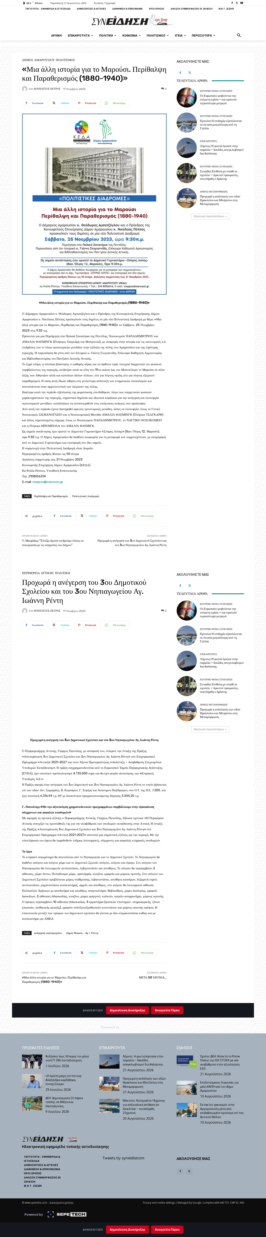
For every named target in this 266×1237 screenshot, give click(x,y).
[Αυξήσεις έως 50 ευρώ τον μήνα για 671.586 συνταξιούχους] (32, 1062)
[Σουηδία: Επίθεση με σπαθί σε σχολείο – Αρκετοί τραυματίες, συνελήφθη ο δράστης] (187, 173)
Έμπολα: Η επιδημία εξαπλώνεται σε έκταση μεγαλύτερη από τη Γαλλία (221, 124)
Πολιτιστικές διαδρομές (86, 496)
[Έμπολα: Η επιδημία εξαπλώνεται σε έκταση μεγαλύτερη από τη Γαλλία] (187, 123)
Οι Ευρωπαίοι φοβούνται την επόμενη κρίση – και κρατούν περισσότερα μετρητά (218, 99)
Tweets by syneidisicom (123, 1158)
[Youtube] (241, 3)
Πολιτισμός (65, 60)
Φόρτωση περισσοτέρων (209, 216)
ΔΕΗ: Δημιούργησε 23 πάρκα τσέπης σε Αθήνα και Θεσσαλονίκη (64, 1102)
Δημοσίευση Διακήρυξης (127, 1229)
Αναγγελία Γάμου (167, 1229)
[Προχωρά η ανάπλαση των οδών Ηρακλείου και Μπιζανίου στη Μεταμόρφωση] (187, 198)
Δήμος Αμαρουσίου (38, 60)
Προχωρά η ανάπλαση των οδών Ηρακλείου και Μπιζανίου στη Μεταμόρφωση (220, 200)
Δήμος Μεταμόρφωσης (214, 192)
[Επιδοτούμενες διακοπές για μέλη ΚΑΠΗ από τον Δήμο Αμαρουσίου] (187, 1088)
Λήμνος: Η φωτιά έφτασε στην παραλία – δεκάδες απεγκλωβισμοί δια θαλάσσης (222, 149)
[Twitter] (236, 3)
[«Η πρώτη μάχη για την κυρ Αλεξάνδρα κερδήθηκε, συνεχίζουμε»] (32, 1081)
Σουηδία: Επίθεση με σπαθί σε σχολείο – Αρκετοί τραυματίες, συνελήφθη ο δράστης (219, 175)
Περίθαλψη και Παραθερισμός (51, 496)
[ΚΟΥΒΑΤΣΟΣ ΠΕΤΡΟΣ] (25, 89)
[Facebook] (232, 3)
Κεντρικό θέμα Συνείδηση (216, 91)
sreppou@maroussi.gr (47, 482)
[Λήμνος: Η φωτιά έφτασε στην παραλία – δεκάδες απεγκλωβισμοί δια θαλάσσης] (187, 148)
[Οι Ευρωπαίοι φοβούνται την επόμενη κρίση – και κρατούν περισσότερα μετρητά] (187, 97)
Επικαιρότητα (208, 141)
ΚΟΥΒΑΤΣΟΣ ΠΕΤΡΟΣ (47, 88)
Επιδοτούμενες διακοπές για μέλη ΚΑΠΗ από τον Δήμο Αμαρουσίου (219, 1086)
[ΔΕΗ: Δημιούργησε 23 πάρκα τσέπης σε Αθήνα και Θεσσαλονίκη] (32, 1103)
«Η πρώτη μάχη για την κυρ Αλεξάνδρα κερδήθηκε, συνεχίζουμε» (63, 1080)
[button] (239, 35)
